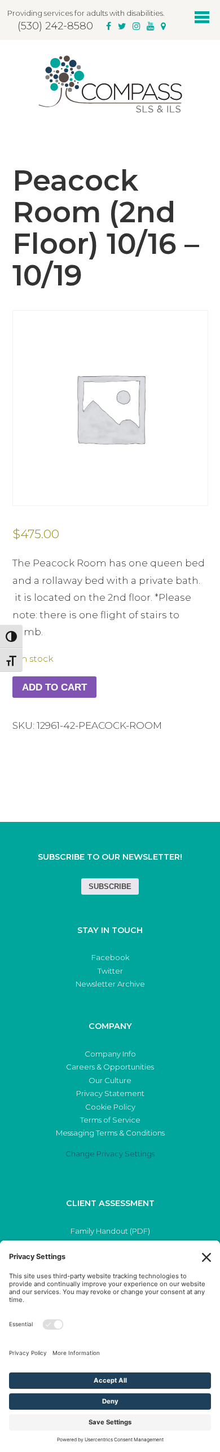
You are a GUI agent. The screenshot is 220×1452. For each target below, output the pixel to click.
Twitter (110, 970)
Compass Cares (110, 84)
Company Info (110, 1053)
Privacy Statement (110, 1093)
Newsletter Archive (110, 983)
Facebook (110, 957)
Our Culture (110, 1080)
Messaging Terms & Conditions (110, 1132)
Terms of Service (110, 1119)
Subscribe (110, 886)
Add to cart (54, 687)
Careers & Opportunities (110, 1066)
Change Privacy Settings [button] (110, 1153)
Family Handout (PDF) (110, 1230)
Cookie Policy (110, 1106)
